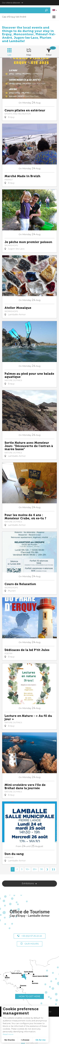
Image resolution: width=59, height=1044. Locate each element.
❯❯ (53, 869)
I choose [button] (25, 1040)
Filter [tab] (49, 55)
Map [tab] (28, 55)
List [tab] (9, 55)
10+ (27, 869)
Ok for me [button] (41, 1040)
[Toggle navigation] (54, 17)
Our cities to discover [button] (11, 3)
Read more (8, 1034)
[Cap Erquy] (29, 913)
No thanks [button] (9, 1040)
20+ (35, 869)
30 (41, 869)
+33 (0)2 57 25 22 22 (31, 936)
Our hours (31, 943)
